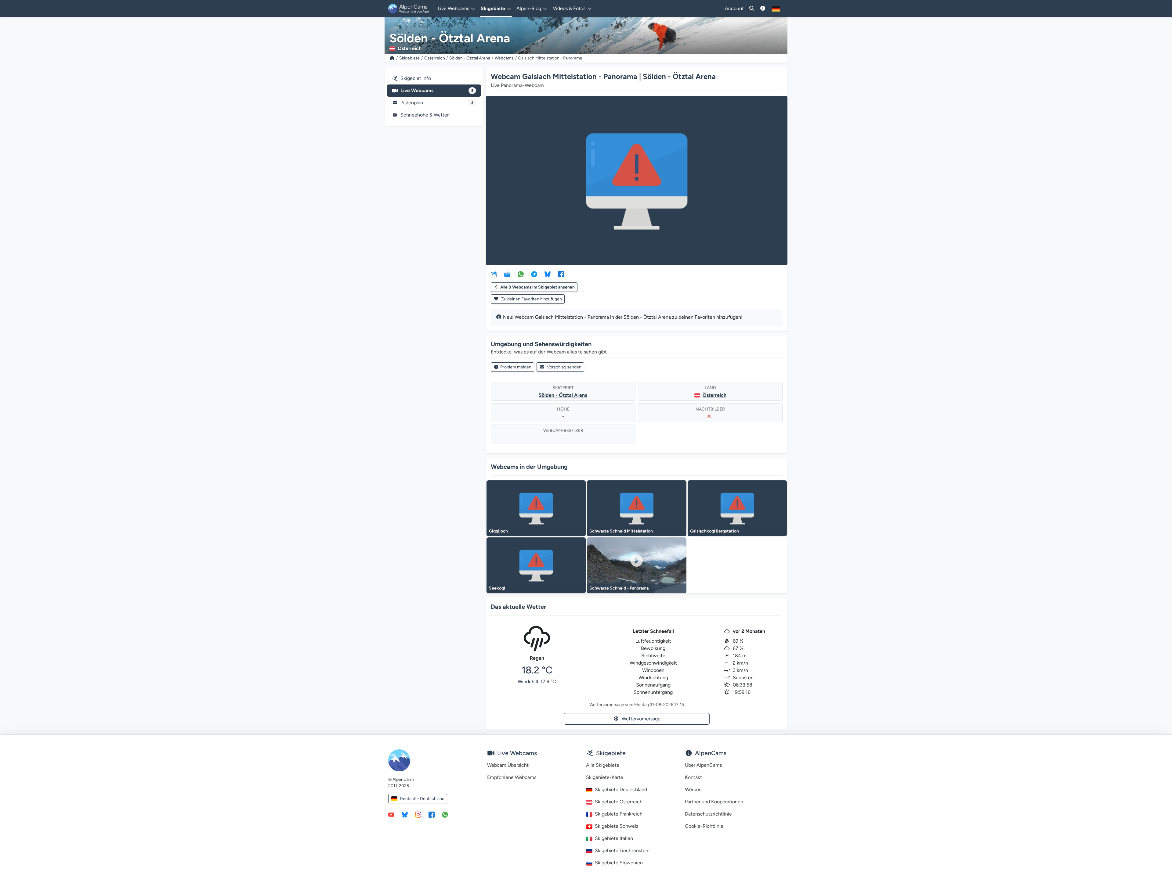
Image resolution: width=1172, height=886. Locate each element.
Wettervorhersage (641, 719)
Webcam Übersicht (508, 765)
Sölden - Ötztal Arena (469, 58)
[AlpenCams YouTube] (391, 814)
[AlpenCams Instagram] (418, 814)
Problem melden (515, 367)
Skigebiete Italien (614, 838)
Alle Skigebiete (602, 765)
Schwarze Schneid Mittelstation (621, 531)
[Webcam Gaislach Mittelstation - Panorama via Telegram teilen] (534, 274)
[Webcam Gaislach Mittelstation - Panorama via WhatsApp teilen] (521, 274)
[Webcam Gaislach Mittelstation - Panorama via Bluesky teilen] (547, 274)
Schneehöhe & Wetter (424, 115)
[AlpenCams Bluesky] (405, 814)
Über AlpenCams (703, 765)
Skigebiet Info (415, 78)
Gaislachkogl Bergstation (714, 531)
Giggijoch (498, 531)
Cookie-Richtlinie (704, 826)
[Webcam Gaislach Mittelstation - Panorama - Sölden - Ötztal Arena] (636, 180)
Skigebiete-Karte (604, 777)
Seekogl (497, 588)
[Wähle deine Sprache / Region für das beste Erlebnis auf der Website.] (776, 8)
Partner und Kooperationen (714, 802)
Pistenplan (436, 103)
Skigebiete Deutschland (621, 789)
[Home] (392, 58)
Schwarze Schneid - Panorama (619, 588)
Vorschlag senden (564, 367)
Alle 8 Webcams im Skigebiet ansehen (537, 287)
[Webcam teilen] (494, 274)
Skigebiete (409, 58)
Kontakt (693, 777)
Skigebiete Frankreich (618, 814)
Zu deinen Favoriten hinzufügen (531, 299)
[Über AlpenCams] (762, 8)
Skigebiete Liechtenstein (622, 850)
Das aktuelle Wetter (518, 606)
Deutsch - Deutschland (422, 798)
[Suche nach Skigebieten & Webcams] (751, 8)
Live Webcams (436, 90)
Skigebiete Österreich (618, 802)
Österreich (434, 58)
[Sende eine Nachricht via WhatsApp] (445, 814)
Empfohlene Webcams (511, 777)
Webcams (504, 58)
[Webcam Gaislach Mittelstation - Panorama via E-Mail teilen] (507, 274)
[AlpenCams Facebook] (432, 814)
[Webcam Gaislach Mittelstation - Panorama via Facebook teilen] (561, 274)
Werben (693, 789)
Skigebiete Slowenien (619, 863)
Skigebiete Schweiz (616, 826)
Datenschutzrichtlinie (708, 814)
